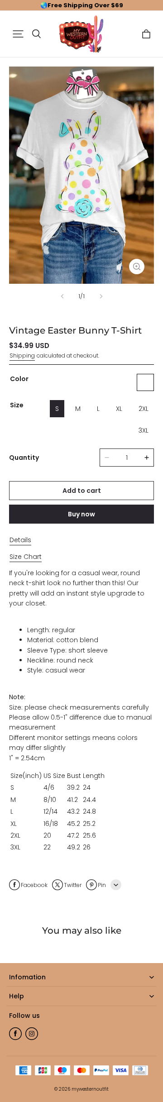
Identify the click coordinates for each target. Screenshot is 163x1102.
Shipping (22, 355)
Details (20, 539)
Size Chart (26, 556)
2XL (144, 408)
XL (119, 408)
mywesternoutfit (90, 1089)
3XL (144, 430)
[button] (18, 34)
